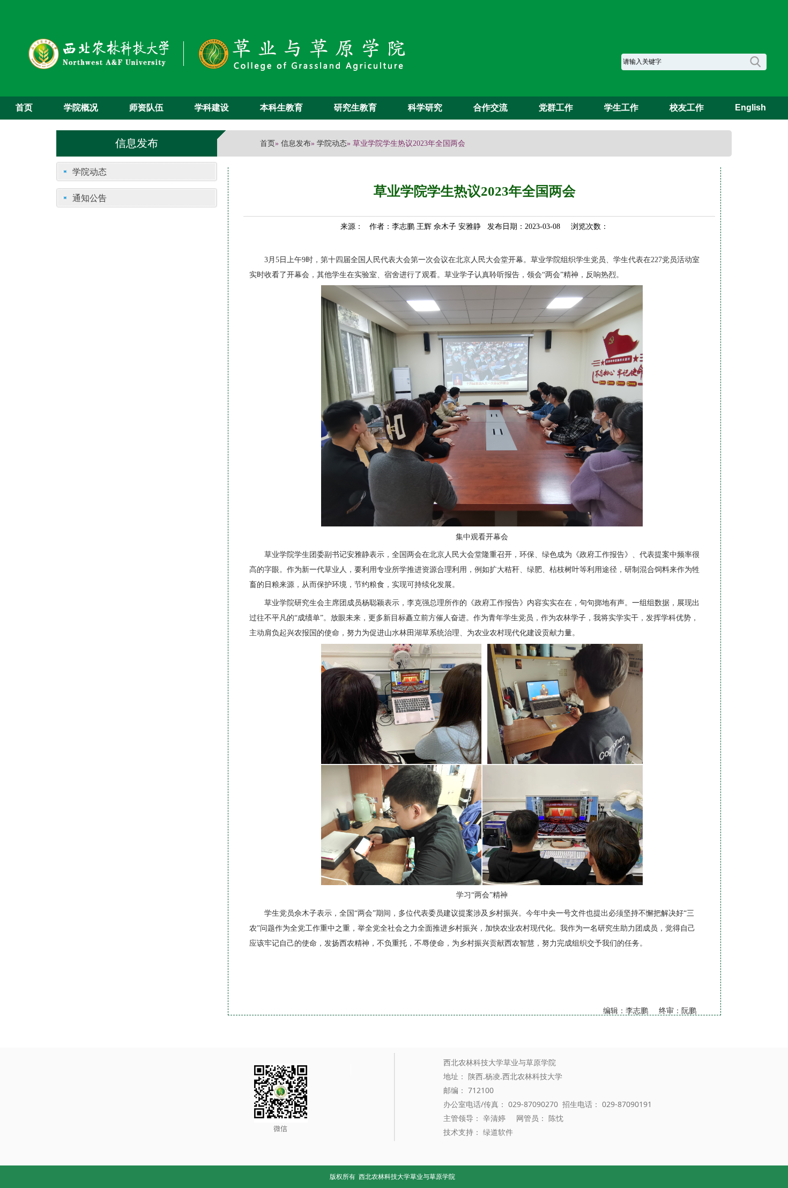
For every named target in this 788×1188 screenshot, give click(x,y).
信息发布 (296, 143)
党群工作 (556, 107)
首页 (24, 107)
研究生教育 (355, 107)
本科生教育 (281, 107)
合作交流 (490, 107)
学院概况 (81, 107)
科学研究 (425, 107)
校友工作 (687, 107)
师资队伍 (146, 107)
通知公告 (89, 198)
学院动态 (332, 143)
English (750, 107)
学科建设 (212, 107)
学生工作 (621, 107)
